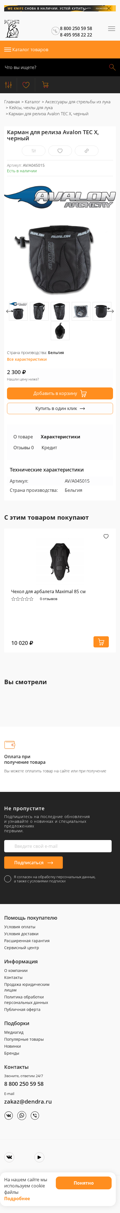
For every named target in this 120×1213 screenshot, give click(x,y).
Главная (12, 101)
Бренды (11, 1053)
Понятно (84, 1183)
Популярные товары (24, 1039)
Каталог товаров (30, 49)
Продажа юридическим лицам (26, 987)
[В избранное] (60, 151)
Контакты (13, 977)
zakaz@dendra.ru (28, 1101)
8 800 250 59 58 (24, 1083)
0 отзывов (48, 598)
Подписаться (29, 863)
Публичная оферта (22, 1009)
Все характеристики (27, 359)
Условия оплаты (19, 926)
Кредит (49, 448)
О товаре (23, 437)
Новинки (12, 1046)
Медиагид (13, 1032)
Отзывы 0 (23, 448)
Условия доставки (21, 933)
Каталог (32, 101)
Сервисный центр (21, 947)
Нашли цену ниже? (23, 379)
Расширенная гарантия (27, 940)
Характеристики (60, 437)
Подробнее (17, 1198)
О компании (16, 970)
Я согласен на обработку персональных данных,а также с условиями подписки (54, 879)
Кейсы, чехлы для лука (30, 107)
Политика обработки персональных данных (26, 999)
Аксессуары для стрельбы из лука (77, 101)
